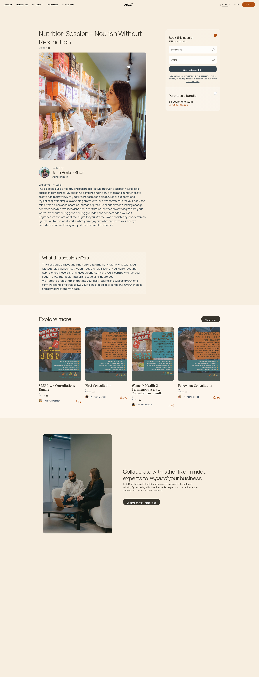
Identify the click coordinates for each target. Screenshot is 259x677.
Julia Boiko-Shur (68, 172)
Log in (236, 5)
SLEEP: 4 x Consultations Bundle (57, 387)
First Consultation (98, 385)
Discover (8, 5)
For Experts (37, 5)
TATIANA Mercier (51, 400)
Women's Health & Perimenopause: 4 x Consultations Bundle (147, 389)
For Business (52, 5)
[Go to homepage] (129, 5)
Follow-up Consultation (195, 385)
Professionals (22, 5)
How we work (68, 5)
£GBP (224, 5)
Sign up (248, 5)
